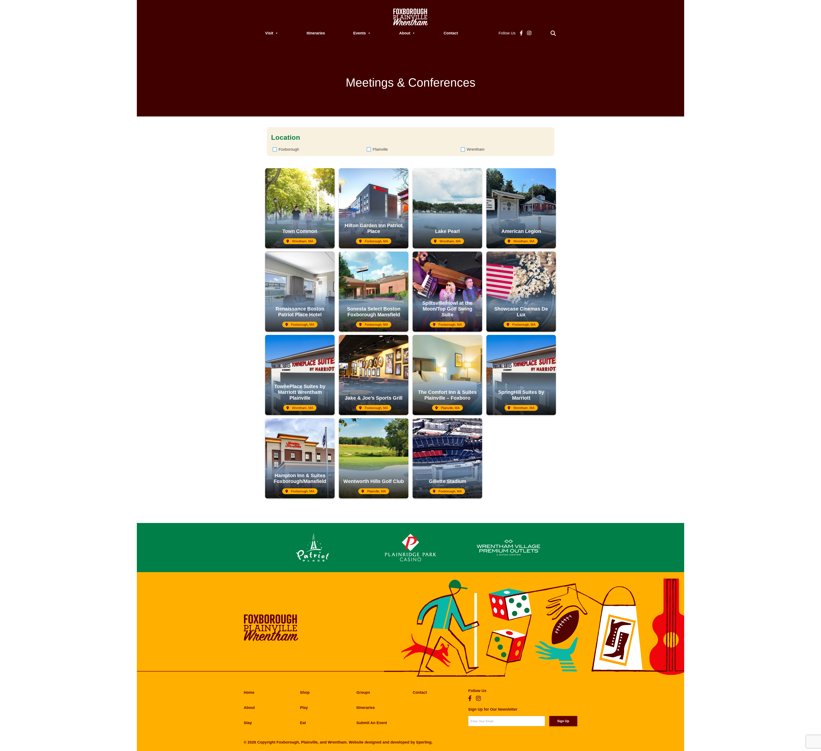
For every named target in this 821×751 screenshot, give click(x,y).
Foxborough (289, 149)
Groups (363, 692)
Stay (248, 723)
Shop (305, 692)
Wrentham (475, 149)
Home (249, 692)
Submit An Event (371, 723)
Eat (303, 723)
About (404, 33)
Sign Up (563, 721)
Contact (451, 33)
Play (304, 707)
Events (359, 33)
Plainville (380, 149)
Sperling (423, 742)
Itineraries (316, 33)
